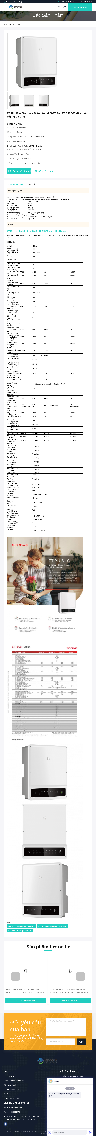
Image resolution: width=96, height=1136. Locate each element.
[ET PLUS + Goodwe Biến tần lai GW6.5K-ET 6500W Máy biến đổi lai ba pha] (36, 62)
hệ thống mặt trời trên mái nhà (71, 1076)
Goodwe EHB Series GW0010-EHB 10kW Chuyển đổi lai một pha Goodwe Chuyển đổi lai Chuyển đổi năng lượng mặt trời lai (24, 991)
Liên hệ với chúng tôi (11, 1089)
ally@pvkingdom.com (67, 1)
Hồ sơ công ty (9, 1076)
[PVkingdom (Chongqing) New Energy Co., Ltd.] (16, 7)
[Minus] (90, 1081)
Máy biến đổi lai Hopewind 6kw (19, 931)
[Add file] (49, 1132)
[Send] (90, 1132)
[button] (15, 976)
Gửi (81, 1041)
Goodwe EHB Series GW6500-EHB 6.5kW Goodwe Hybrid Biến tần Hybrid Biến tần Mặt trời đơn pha (70, 991)
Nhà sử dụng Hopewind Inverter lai (21, 926)
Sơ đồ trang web (10, 1094)
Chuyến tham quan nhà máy (14, 1081)
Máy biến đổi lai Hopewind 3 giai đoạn (52, 926)
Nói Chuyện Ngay (80, 7)
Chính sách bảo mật (11, 1098)
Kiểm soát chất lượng (12, 1085)
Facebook (5, 1124)
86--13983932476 (86, 1)
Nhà (5, 24)
